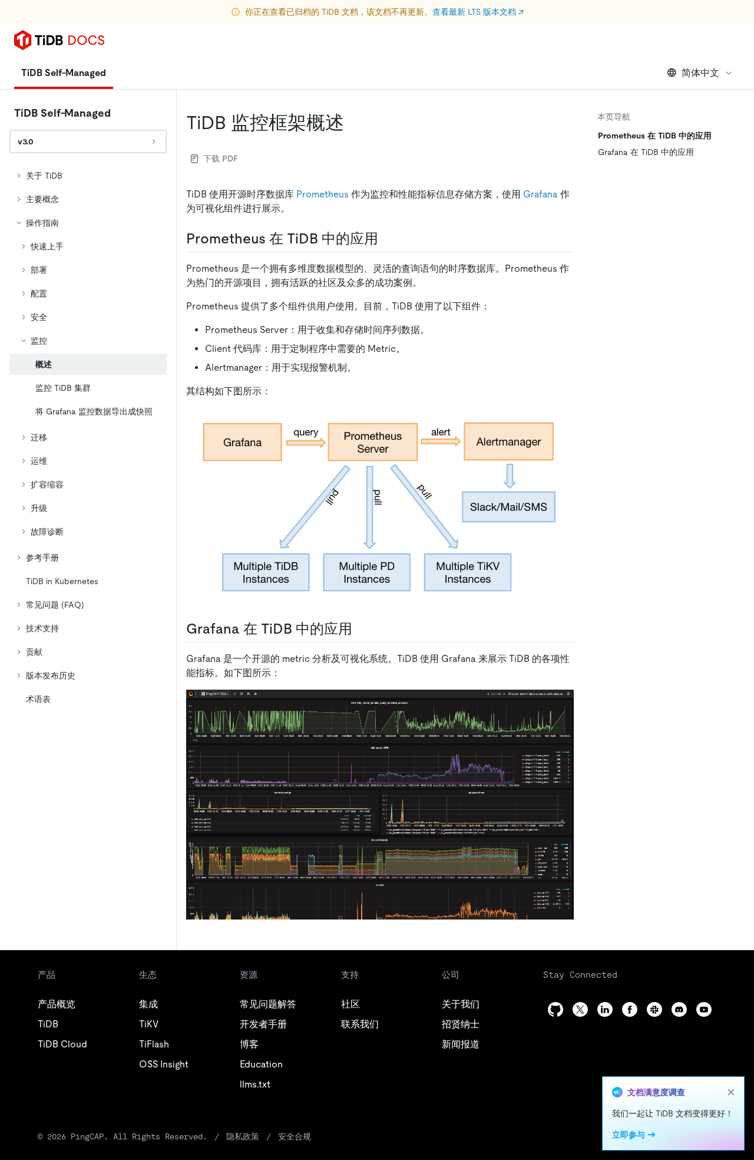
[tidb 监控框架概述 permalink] (353, 122)
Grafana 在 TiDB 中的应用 (646, 152)
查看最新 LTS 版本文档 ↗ (478, 12)
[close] (731, 1092)
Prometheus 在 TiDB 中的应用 (655, 135)
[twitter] (580, 1009)
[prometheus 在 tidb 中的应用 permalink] (388, 239)
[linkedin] (605, 1009)
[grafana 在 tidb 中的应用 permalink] (362, 629)
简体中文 (700, 72)
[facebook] (629, 1009)
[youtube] (704, 1009)
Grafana (540, 194)
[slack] (654, 1009)
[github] (555, 1009)
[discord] (679, 1009)
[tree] (88, 437)
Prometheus (322, 194)
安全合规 (294, 1136)
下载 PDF (220, 158)
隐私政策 (242, 1136)
